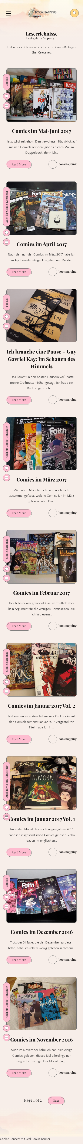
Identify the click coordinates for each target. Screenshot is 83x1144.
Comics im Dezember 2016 (41, 931)
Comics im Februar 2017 (41, 592)
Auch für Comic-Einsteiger (6, 207)
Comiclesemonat (6, 549)
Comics (6, 81)
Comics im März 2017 (41, 479)
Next (56, 1100)
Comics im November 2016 (41, 1039)
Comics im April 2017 (42, 244)
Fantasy (6, 302)
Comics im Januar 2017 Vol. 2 (41, 705)
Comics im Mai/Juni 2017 (41, 130)
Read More (21, 165)
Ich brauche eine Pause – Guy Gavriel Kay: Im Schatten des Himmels (41, 359)
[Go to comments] (6, 96)
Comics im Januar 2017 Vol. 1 (41, 818)
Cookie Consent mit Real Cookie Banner (25, 1139)
